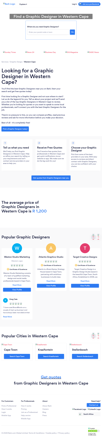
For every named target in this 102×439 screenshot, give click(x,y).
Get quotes (51, 377)
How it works (6, 409)
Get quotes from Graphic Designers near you (51, 178)
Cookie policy (51, 433)
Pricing (24, 409)
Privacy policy (64, 433)
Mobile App (6, 415)
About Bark (46, 406)
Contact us (93, 405)
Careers (45, 409)
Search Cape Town (17, 356)
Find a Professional (8, 406)
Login (3, 412)
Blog (44, 412)
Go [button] (72, 32)
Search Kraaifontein (51, 356)
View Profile (17, 289)
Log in (74, 4)
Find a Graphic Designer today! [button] (15, 129)
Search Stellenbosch (85, 356)
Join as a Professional (29, 412)
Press (44, 415)
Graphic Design (16, 62)
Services (4, 62)
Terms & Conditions (36, 433)
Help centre (25, 415)
